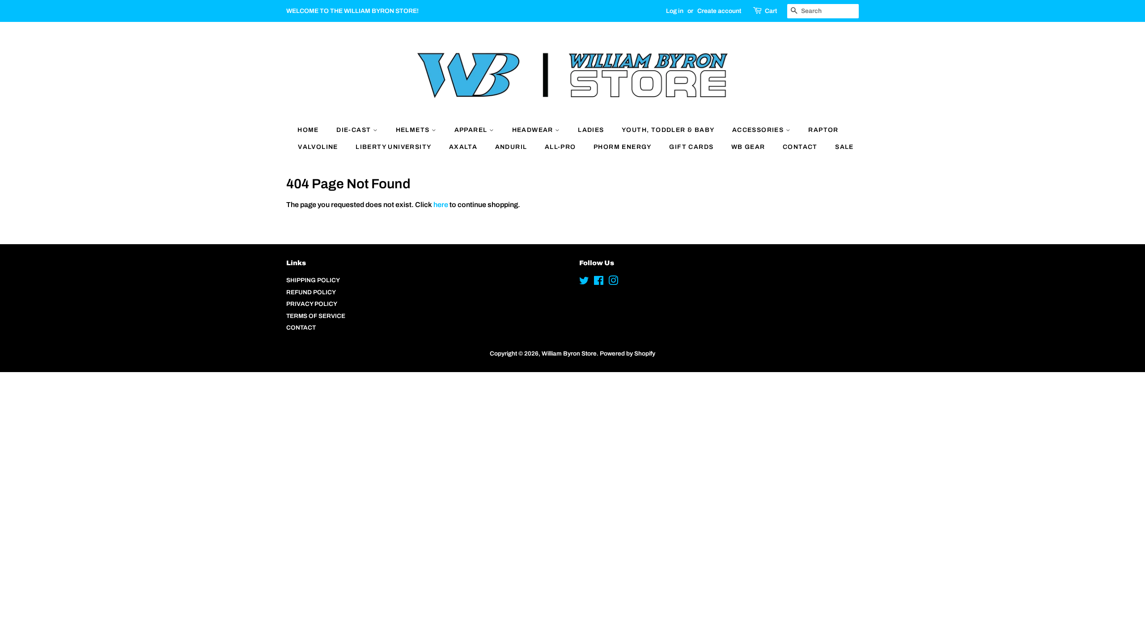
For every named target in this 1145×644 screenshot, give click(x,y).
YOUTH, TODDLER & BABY (668, 130)
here (440, 204)
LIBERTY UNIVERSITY (393, 147)
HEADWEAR (534, 130)
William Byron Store (569, 353)
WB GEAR (748, 147)
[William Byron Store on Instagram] (613, 282)
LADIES (591, 130)
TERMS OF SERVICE (315, 316)
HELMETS (414, 130)
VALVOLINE (318, 147)
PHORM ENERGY (623, 147)
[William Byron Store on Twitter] (584, 282)
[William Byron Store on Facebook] (599, 282)
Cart (771, 11)
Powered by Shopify (627, 353)
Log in (674, 11)
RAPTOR (823, 130)
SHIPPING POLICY (313, 280)
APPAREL (471, 130)
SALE (844, 147)
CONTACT (800, 147)
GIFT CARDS (691, 147)
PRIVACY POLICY (311, 304)
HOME (308, 130)
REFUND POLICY (311, 292)
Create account (719, 11)
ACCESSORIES (759, 130)
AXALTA (463, 147)
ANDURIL (511, 147)
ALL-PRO (560, 147)
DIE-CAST (354, 130)
